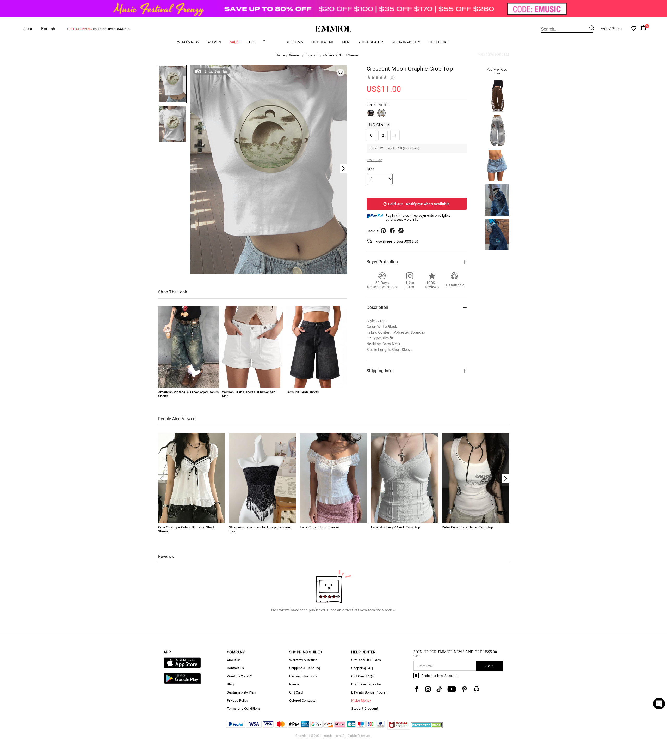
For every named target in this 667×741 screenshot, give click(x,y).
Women (214, 42)
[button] (505, 478)
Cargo (271, 41)
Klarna (294, 684)
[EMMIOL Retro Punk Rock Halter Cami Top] (475, 477)
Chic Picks (438, 42)
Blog (230, 684)
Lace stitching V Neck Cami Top (395, 527)
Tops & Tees (325, 55)
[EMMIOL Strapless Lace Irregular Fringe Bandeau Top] (262, 477)
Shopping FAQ (362, 668)
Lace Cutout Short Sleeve (319, 527)
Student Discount (364, 708)
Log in (604, 28)
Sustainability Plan (241, 692)
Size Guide (374, 160)
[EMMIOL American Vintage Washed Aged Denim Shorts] (188, 347)
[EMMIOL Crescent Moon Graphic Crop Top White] (381, 115)
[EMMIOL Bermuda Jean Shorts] (316, 347)
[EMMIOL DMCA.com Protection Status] (427, 728)
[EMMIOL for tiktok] (439, 689)
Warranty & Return (303, 660)
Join (489, 666)
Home (280, 55)
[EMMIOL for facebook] (416, 689)
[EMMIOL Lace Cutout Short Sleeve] (333, 477)
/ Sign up (616, 28)
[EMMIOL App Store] (182, 667)
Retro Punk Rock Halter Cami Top (467, 527)
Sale (234, 42)
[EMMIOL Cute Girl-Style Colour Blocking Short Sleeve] (191, 477)
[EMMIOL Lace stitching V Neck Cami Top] (404, 477)
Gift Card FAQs (362, 676)
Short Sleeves (349, 55)
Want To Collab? (239, 676)
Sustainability (406, 42)
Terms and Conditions (244, 708)
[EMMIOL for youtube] (452, 689)
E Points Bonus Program (369, 692)
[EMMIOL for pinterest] (464, 689)
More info (411, 219)
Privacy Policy (237, 700)
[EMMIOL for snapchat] (476, 689)
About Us (234, 660)
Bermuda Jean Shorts (302, 392)
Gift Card (296, 692)
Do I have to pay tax (366, 684)
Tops (251, 42)
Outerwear (322, 42)
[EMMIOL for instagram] (428, 689)
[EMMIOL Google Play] (182, 683)
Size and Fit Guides (366, 660)
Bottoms (294, 42)
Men (346, 42)
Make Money (361, 700)
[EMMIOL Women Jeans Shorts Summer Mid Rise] (252, 347)
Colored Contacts (302, 700)
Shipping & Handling (304, 668)
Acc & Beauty (371, 42)
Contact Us (235, 668)
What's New (188, 42)
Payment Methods (303, 676)
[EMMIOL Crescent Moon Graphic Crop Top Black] (370, 115)
